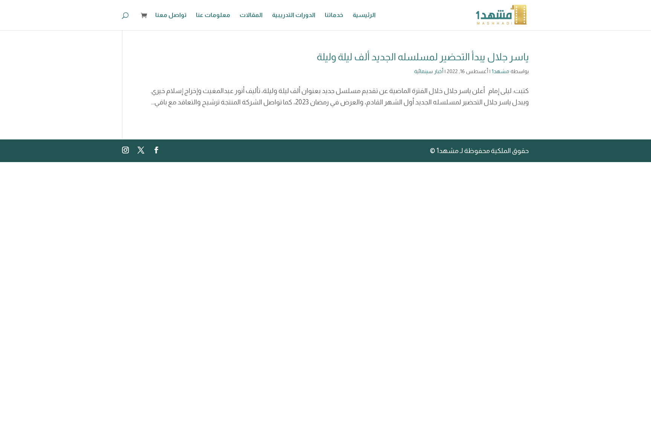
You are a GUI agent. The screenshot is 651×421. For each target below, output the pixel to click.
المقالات (251, 15)
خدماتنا (334, 15)
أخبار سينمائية (428, 71)
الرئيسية (364, 15)
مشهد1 (500, 71)
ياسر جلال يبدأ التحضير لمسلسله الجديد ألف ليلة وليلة (423, 56)
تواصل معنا (170, 15)
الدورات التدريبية (293, 15)
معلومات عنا (213, 15)
